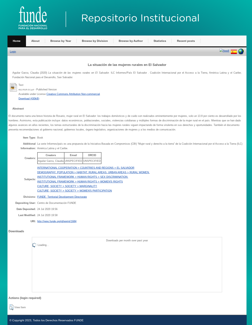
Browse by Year (60, 40)
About (35, 40)
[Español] (234, 50)
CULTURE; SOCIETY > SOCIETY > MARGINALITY (67, 186)
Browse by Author (131, 40)
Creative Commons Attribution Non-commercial (73, 94)
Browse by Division (95, 40)
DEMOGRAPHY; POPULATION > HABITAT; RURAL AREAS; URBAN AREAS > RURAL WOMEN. (93, 172)
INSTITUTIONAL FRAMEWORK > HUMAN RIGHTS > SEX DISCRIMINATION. (82, 176)
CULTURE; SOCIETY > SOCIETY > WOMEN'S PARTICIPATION (74, 190)
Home (16, 40)
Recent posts (186, 40)
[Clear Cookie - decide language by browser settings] (241, 50)
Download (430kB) (29, 98)
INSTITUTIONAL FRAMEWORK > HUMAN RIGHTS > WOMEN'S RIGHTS (80, 181)
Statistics (160, 40)
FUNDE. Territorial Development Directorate (62, 196)
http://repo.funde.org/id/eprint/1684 (56, 221)
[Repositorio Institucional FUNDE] (115, 34)
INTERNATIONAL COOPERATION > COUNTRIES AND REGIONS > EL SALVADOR (85, 167)
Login (13, 51)
